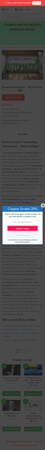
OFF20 (36, 3)
